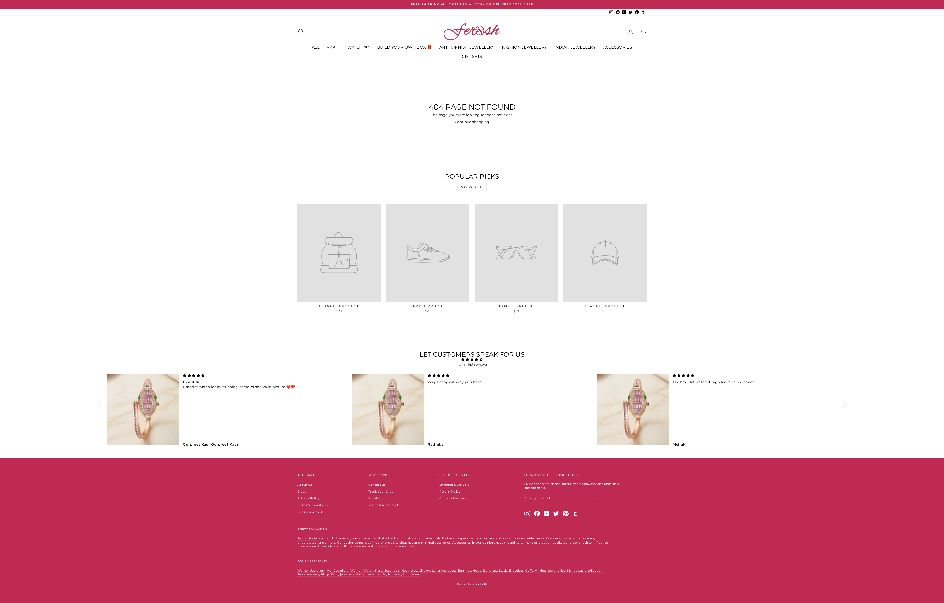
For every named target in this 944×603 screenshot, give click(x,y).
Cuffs (529, 570)
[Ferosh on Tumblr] (575, 513)
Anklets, (541, 570)
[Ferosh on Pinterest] (566, 513)
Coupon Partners (452, 498)
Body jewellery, (343, 574)
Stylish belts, (393, 574)
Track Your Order (381, 491)
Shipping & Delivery (454, 484)
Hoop (477, 570)
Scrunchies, (557, 570)
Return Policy (450, 491)
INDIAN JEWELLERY (575, 47)
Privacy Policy (308, 498)
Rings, (325, 574)
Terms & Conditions (312, 505)
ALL (315, 47)
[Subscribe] (595, 498)
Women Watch (361, 570)
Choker (424, 570)
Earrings (464, 570)
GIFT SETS (472, 56)
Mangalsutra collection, (585, 570)
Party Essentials (387, 570)
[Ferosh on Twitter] (556, 513)
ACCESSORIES (617, 47)
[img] (472, 359)
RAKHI (333, 47)
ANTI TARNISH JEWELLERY (467, 47)
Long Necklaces (444, 570)
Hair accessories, (369, 574)
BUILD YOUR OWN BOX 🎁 (404, 47)
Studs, (503, 570)
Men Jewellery (338, 570)
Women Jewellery (311, 570)
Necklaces (409, 570)
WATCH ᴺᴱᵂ (358, 47)
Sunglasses (411, 574)
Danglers (490, 570)
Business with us (310, 512)
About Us (304, 484)
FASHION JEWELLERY (524, 47)
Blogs (301, 491)
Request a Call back (383, 505)
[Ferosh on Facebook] (537, 513)
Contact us (376, 484)
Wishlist (374, 498)
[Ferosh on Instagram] (527, 513)
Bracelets (516, 570)
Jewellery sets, (309, 574)
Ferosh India (307, 538)
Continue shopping (472, 122)
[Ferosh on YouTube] (546, 513)
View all (472, 187)
